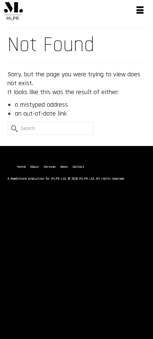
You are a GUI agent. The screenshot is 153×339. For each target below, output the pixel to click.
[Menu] (140, 11)
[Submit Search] (13, 128)
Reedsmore (18, 178)
